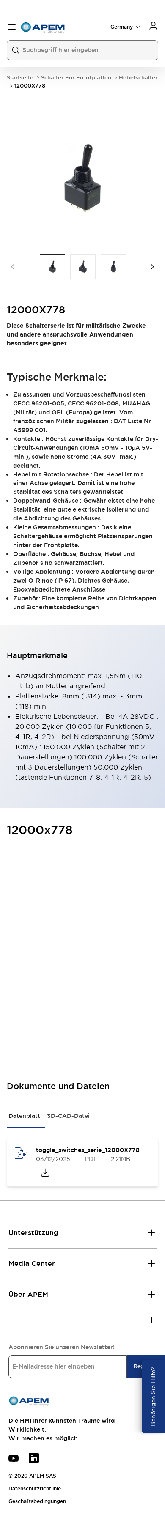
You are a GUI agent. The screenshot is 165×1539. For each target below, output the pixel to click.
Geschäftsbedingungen (37, 1501)
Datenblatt (24, 1116)
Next (152, 266)
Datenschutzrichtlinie (34, 1488)
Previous (12, 266)
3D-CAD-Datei (68, 1116)
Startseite (20, 77)
